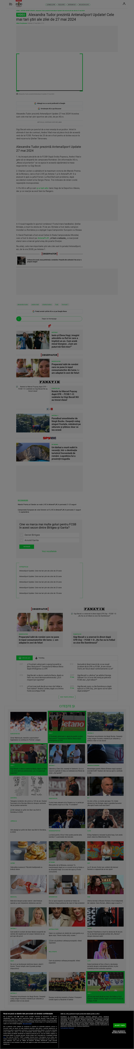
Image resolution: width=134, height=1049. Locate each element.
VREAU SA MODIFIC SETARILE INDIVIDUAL (119, 1031)
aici (4, 1037)
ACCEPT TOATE (120, 1025)
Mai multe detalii (27, 1023)
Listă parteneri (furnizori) (67, 1028)
